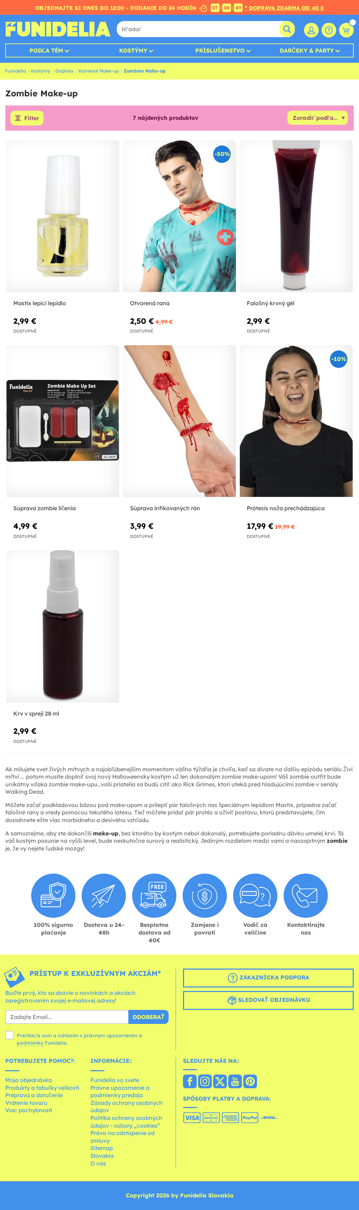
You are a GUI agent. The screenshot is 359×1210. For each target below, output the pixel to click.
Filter (31, 118)
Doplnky (64, 71)
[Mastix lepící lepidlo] (62, 216)
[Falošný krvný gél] (296, 216)
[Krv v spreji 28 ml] (62, 626)
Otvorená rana (150, 303)
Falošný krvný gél (270, 303)
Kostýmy (133, 50)
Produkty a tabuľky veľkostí (42, 1087)
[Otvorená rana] (179, 216)
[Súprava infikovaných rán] (179, 421)
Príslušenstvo (220, 50)
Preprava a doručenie (34, 1095)
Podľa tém (46, 50)
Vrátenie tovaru (26, 1102)
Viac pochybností (28, 1110)
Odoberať (148, 1016)
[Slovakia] (190, 1082)
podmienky (30, 1043)
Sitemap (101, 1147)
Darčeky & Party (307, 50)
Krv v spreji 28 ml (36, 713)
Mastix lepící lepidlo (39, 303)
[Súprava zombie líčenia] (62, 421)
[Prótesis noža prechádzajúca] (296, 421)
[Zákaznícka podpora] (328, 30)
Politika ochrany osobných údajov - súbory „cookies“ (126, 1121)
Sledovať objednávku (273, 999)
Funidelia (15, 71)
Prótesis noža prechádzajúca (286, 508)
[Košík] (346, 30)
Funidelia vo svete (114, 1079)
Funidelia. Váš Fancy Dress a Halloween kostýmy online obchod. (57, 29)
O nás (98, 1163)
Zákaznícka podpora (273, 977)
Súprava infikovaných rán (165, 508)
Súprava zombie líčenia (44, 508)
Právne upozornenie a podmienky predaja (119, 1091)
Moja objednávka (28, 1079)
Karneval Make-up (99, 71)
